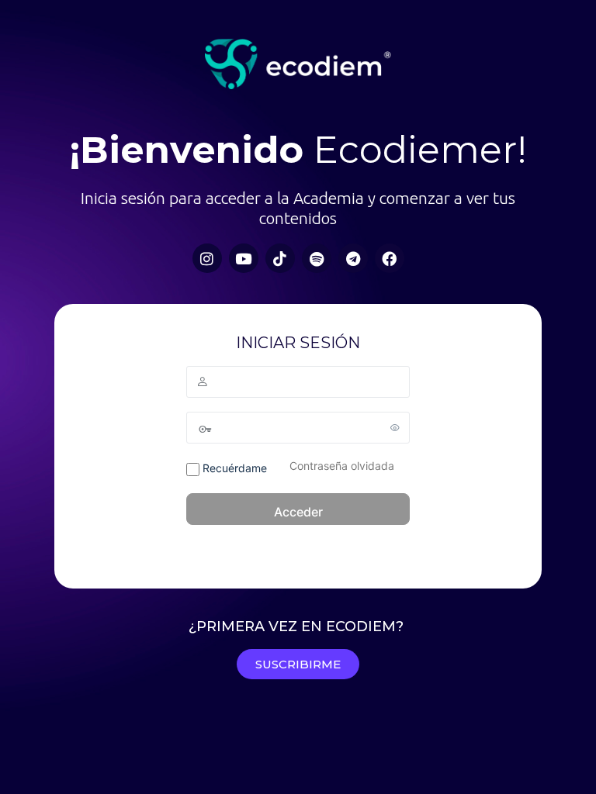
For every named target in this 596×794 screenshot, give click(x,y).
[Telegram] (353, 258)
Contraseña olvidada (341, 465)
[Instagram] (207, 258)
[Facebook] (389, 258)
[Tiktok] (280, 258)
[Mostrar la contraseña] (395, 427)
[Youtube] (243, 258)
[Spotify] (316, 258)
